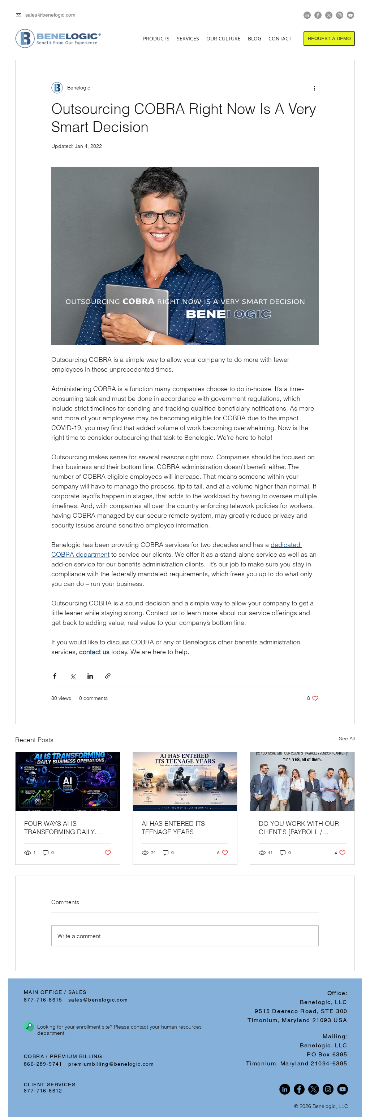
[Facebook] (318, 15)
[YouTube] (350, 15)
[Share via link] (107, 676)
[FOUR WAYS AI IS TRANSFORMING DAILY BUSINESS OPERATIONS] (68, 781)
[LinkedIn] (307, 15)
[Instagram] (339, 15)
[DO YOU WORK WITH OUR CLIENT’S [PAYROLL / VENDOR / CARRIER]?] (302, 781)
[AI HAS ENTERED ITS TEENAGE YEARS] (185, 781)
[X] (328, 15)
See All (347, 738)
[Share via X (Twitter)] (72, 676)
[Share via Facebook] (54, 676)
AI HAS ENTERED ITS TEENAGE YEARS (173, 827)
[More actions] (314, 87)
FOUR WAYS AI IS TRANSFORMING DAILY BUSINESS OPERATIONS (61, 827)
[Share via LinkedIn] (90, 676)
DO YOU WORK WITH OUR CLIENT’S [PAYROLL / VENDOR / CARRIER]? (299, 827)
